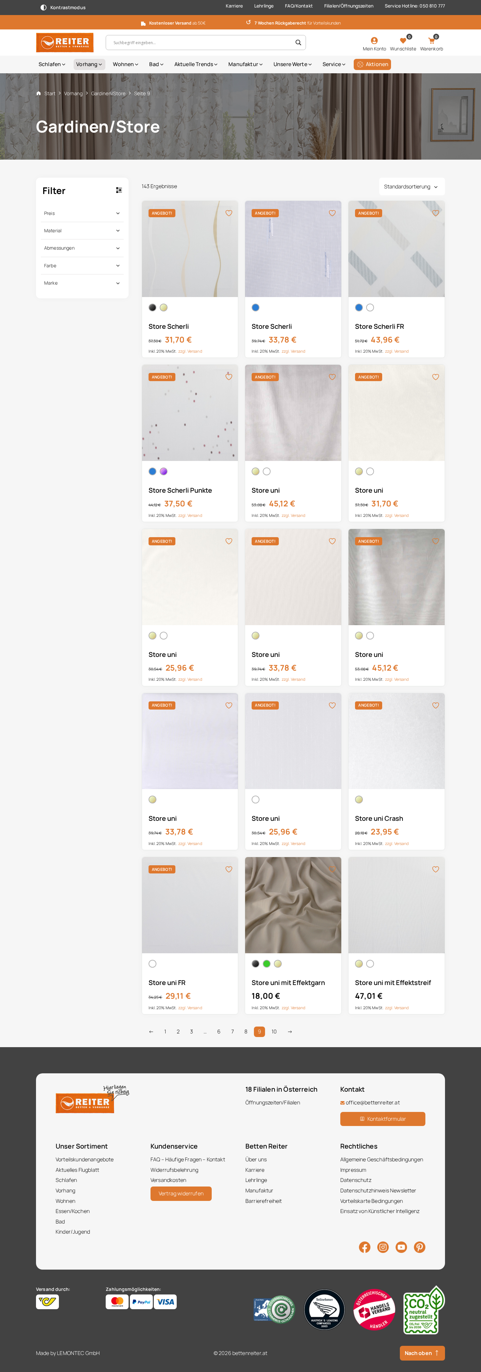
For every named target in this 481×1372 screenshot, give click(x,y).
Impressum (353, 1169)
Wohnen (123, 64)
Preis (49, 213)
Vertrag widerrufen (181, 1193)
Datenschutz (355, 1180)
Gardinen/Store (108, 93)
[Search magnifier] (298, 42)
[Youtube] (401, 1246)
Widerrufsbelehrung (174, 1169)
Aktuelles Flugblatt (77, 1169)
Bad (154, 64)
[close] (473, 22)
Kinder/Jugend (73, 1231)
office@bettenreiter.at (373, 1102)
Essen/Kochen (73, 1211)
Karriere (234, 6)
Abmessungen (59, 248)
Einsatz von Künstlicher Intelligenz (380, 1211)
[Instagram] (383, 1246)
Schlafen (50, 64)
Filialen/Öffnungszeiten (348, 6)
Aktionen (377, 64)
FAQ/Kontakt (299, 6)
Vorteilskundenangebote (85, 1159)
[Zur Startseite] (66, 42)
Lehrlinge (264, 6)
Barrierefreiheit (263, 1200)
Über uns (256, 1159)
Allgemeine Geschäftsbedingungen (381, 1159)
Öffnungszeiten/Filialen (272, 1102)
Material (53, 230)
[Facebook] (364, 1246)
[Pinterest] (419, 1246)
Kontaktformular (386, 1118)
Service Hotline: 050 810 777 (415, 6)
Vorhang (87, 64)
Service (332, 64)
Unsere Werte (290, 64)
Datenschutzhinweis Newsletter (378, 1190)
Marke (51, 283)
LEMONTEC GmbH (78, 1352)
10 (274, 1031)
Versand (194, 351)
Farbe (50, 265)
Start (50, 93)
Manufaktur (243, 64)
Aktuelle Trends (193, 64)
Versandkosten (168, 1180)
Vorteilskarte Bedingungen (371, 1200)
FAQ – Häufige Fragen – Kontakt (188, 1159)
